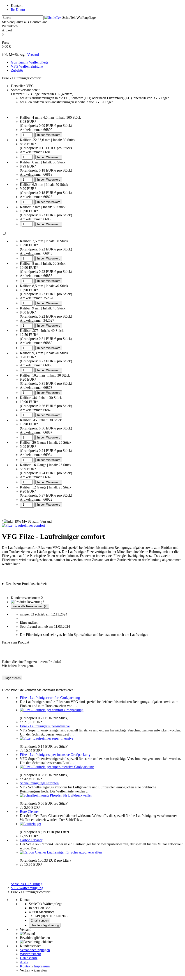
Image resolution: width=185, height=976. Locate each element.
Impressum (42, 966)
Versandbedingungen (35, 950)
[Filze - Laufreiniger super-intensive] (46, 738)
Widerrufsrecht (30, 954)
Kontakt (16, 5)
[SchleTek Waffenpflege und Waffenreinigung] (52, 17)
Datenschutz (28, 958)
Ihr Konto (18, 10)
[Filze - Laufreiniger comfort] (23, 525)
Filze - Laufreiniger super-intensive (45, 726)
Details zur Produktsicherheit (26, 584)
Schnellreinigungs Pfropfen (39, 783)
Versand (33, 55)
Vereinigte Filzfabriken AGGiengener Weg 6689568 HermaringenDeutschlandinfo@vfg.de (44, 584)
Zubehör (17, 70)
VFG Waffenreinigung (27, 66)
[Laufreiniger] (30, 824)
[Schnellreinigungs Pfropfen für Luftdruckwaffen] (56, 795)
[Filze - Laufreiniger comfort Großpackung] (51, 710)
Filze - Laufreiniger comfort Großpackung (50, 698)
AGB (24, 962)
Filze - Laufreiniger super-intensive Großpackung (55, 755)
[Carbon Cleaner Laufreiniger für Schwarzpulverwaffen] (61, 852)
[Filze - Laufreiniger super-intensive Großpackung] (57, 767)
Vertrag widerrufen (33, 970)
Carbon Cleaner (31, 840)
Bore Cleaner (29, 811)
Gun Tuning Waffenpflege (29, 62)
